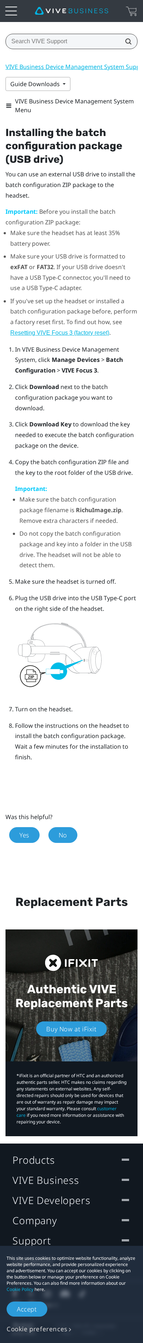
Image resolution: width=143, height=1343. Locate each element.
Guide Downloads (35, 84)
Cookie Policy (20, 1289)
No (63, 835)
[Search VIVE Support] (126, 41)
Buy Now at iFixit (71, 1028)
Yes (24, 835)
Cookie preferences (37, 1329)
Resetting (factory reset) (59, 333)
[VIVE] (71, 10)
